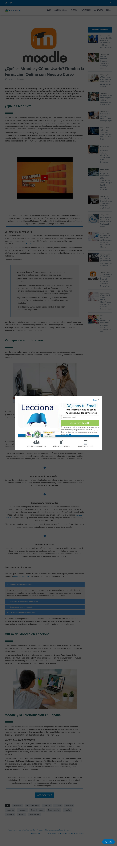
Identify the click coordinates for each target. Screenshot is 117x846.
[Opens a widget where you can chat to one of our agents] (108, 842)
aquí (67, 434)
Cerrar (95, 400)
